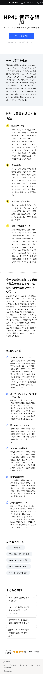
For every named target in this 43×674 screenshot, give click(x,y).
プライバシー (13, 665)
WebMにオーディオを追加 (19, 554)
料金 (32, 665)
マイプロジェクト (29, 3)
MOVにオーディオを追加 (18, 566)
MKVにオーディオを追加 (18, 560)
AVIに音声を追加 (15, 548)
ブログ (5, 665)
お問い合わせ (7, 667)
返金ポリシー (24, 665)
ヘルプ (38, 665)
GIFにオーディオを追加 (18, 573)
